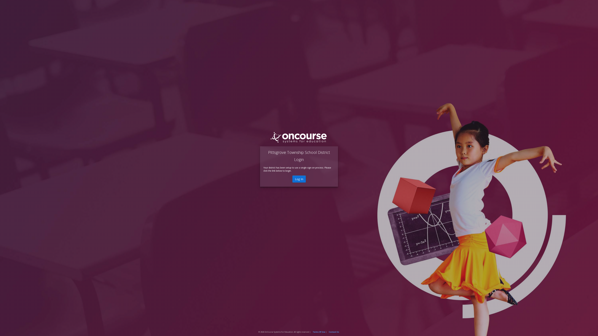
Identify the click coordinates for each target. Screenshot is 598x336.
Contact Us (334, 332)
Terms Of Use (319, 332)
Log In (299, 179)
